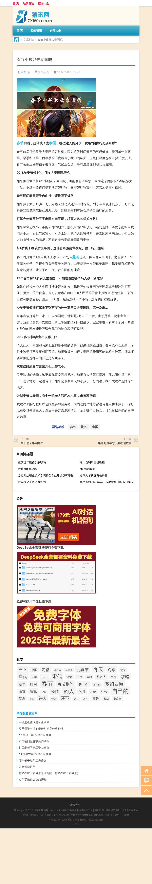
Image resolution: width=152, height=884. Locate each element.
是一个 (83, 684)
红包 (104, 691)
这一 (76, 698)
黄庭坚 (117, 698)
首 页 (16, 3)
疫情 (55, 691)
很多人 (101, 676)
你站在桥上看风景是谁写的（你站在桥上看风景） (49, 773)
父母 (44, 692)
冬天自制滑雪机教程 (92, 462)
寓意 (69, 677)
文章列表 (28, 39)
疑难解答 (110, 810)
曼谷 (75, 256)
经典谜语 (28, 3)
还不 (65, 698)
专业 (22, 669)
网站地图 (99, 810)
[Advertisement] (76, 856)
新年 (22, 684)
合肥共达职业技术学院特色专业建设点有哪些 (45, 475)
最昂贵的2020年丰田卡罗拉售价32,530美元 (107, 482)
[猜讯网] (33, 8)
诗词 (53, 698)
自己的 (120, 691)
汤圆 (22, 691)
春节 (20, 142)
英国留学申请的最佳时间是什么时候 (41, 728)
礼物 (93, 692)
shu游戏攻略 (87, 469)
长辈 (106, 698)
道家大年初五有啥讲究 (93, 475)
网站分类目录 (69, 810)
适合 (85, 698)
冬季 (112, 669)
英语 (22, 698)
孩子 (45, 677)
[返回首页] (145, 770)
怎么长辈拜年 (27, 767)
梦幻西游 (114, 683)
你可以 (69, 670)
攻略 (125, 676)
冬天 (98, 668)
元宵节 (83, 669)
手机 (113, 677)
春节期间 (66, 684)
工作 (79, 677)
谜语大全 (43, 3)
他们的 (57, 670)
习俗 (45, 669)
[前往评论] (145, 780)
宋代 (57, 675)
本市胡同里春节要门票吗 (34, 741)
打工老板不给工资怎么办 (34, 747)
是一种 (96, 684)
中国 (34, 670)
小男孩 (76, 823)
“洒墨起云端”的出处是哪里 (35, 735)
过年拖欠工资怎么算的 (32, 482)
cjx (28, 72)
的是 (82, 691)
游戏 (33, 691)
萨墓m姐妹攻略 (27, 469)
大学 (34, 677)
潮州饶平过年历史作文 (33, 760)
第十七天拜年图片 (32, 443)
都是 (95, 698)
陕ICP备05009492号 (127, 810)
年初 (89, 677)
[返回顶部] (145, 790)
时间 (33, 684)
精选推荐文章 (85, 810)
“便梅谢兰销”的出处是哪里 (35, 754)
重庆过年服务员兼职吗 (32, 462)
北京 (123, 670)
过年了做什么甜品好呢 (33, 779)
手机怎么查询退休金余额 (34, 722)
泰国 (52, 142)
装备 (32, 698)
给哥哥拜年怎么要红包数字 (114, 443)
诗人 (43, 698)
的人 (69, 690)
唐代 (23, 676)
